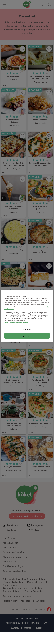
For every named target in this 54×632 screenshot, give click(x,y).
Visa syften (27, 329)
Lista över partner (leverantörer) (16, 322)
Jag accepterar (27, 336)
